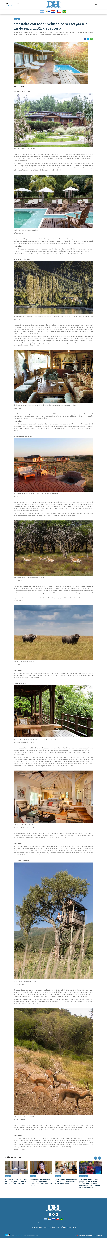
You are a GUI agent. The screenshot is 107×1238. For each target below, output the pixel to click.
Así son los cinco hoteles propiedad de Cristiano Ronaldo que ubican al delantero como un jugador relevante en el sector (65, 1183)
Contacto (70, 1223)
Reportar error (60, 1223)
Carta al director (47, 1223)
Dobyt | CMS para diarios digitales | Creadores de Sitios (90, 1235)
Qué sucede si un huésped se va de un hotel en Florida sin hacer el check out (41, 1181)
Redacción (37, 1223)
